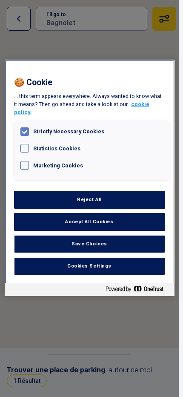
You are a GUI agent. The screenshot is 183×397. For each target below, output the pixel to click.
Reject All (89, 199)
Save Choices (89, 244)
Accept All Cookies (89, 221)
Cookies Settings (89, 266)
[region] (89, 178)
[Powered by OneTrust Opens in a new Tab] (138, 290)
